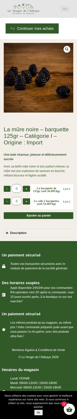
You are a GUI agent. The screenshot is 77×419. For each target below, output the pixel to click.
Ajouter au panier (38, 215)
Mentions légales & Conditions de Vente (38, 350)
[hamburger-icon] (65, 9)
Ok (38, 412)
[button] (67, 49)
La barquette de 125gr (46, 190)
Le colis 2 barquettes (46, 202)
